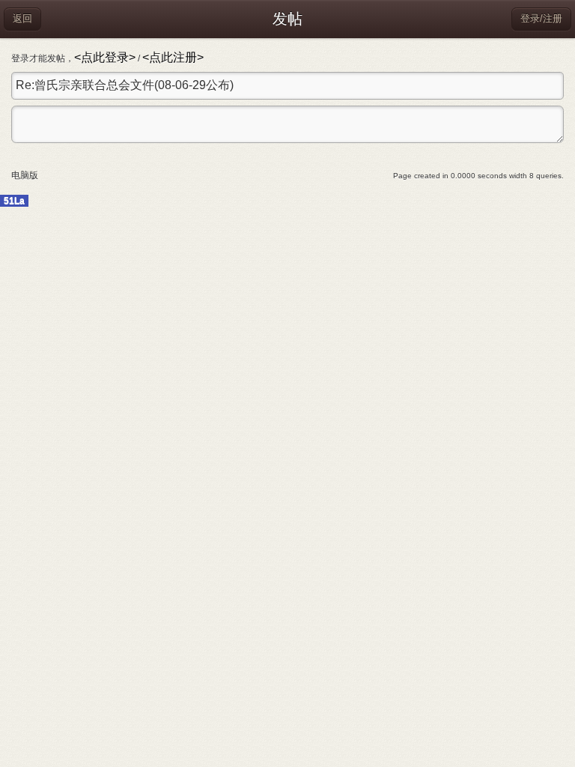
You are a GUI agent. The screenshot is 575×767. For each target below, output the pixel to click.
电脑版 (24, 175)
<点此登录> (105, 57)
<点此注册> (173, 57)
